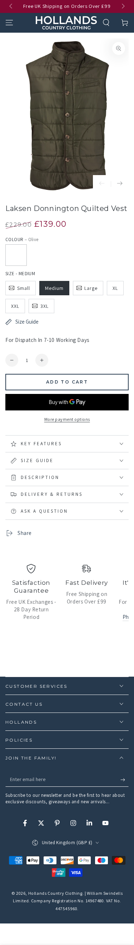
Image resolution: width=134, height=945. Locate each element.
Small (23, 288)
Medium (54, 288)
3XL (44, 306)
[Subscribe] (124, 780)
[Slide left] (11, 6)
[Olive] (16, 255)
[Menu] (9, 23)
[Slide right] (122, 6)
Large (91, 288)
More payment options (67, 419)
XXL (15, 306)
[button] (106, 23)
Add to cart (67, 382)
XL (115, 288)
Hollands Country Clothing (55, 893)
